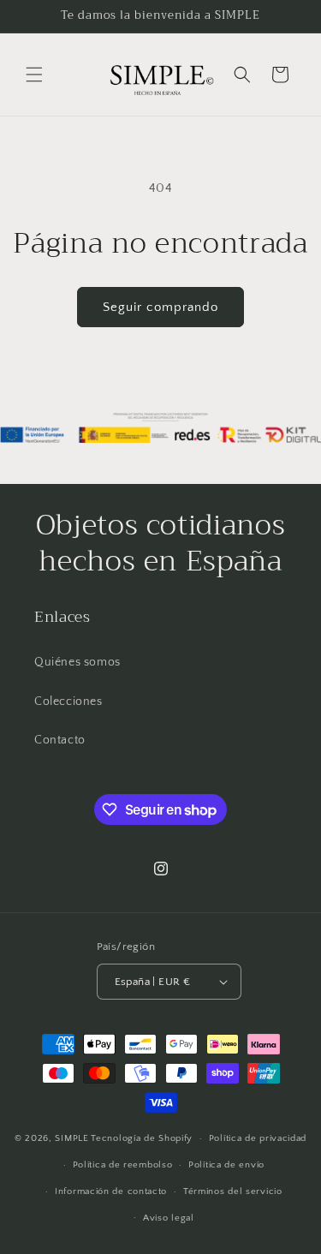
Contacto (60, 740)
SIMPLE (71, 1138)
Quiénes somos (77, 662)
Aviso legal (168, 1218)
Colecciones (68, 701)
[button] (34, 74)
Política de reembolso (123, 1165)
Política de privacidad (257, 1138)
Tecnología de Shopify (142, 1138)
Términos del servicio (232, 1191)
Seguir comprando (160, 307)
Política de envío (226, 1165)
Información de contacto (111, 1191)
